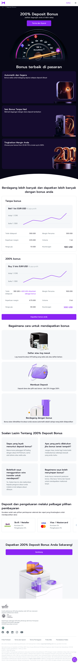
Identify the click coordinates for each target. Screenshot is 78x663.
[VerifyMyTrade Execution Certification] (5, 606)
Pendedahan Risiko (62, 640)
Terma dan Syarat (39, 23)
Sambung (39, 552)
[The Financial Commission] (7, 616)
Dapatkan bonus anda (39, 317)
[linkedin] (12, 632)
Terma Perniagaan (35, 640)
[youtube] (21, 632)
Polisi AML (48, 640)
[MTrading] (3, 3)
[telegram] (7, 632)
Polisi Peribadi (6, 640)
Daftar (68, 3)
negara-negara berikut (35, 658)
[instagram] (17, 632)
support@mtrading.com (47, 644)
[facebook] (3, 632)
